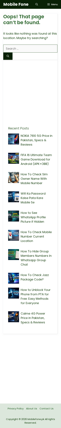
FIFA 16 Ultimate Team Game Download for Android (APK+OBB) (36, 159)
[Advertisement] (30, 95)
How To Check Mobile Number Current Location (36, 236)
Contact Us (47, 408)
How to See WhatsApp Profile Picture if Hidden (33, 217)
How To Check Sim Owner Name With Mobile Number (34, 178)
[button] (37, 4)
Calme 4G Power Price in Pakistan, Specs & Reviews (33, 317)
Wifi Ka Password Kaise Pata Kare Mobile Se (33, 197)
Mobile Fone (15, 4)
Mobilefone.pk (35, 419)
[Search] (8, 56)
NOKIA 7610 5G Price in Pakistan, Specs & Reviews (36, 140)
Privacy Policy (16, 408)
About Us (31, 408)
